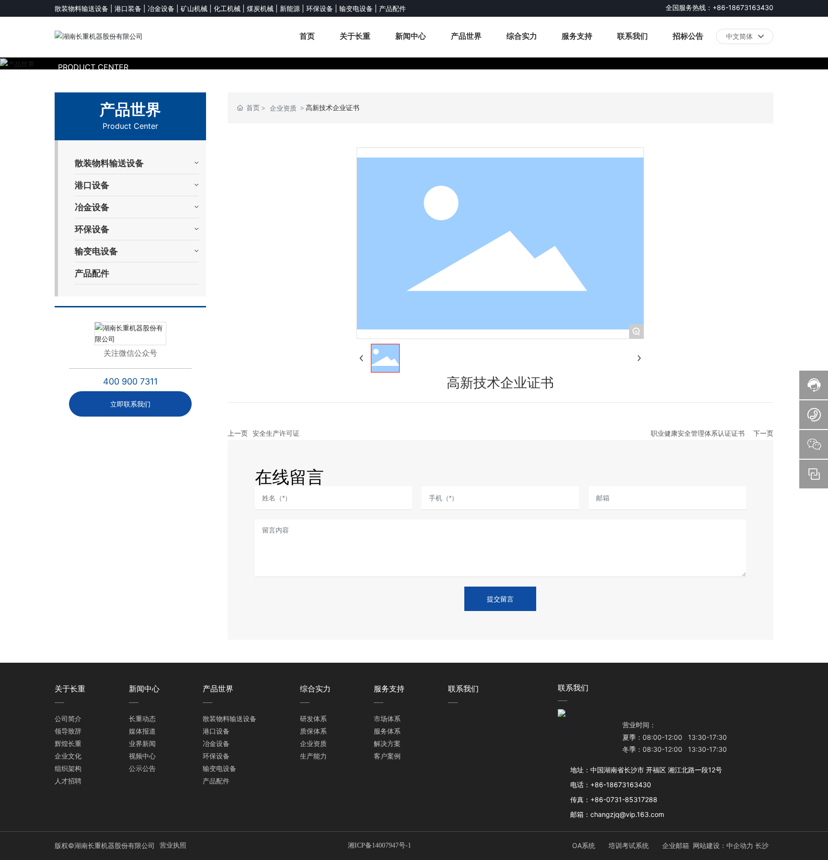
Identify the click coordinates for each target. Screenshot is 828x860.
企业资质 (283, 108)
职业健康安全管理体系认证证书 (698, 433)
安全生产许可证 (276, 433)
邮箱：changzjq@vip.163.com (617, 814)
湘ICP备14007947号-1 (379, 845)
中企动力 (739, 845)
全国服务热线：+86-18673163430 (719, 7)
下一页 (763, 433)
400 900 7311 (130, 381)
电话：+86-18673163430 (610, 785)
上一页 (238, 433)
